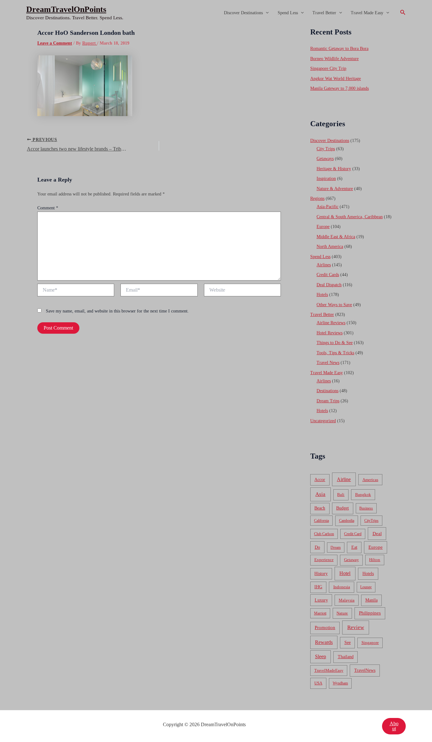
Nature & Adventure (335, 188)
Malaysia (347, 600)
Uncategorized (323, 420)
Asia (320, 494)
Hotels (322, 294)
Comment (47, 208)
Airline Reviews (331, 322)
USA (318, 683)
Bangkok (363, 494)
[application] (265, 13)
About (394, 726)
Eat (354, 547)
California (321, 520)
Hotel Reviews (330, 333)
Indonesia (341, 586)
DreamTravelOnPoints (66, 9)
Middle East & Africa (336, 236)
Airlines (324, 265)
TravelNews (364, 670)
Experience (324, 560)
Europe (323, 226)
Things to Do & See (335, 342)
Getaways (325, 158)
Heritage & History (334, 168)
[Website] (242, 291)
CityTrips (371, 520)
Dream (335, 547)
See (347, 642)
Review (355, 627)
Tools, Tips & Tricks (335, 352)
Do (317, 547)
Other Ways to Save (334, 304)
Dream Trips (328, 401)
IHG (318, 586)
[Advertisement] (216, 73)
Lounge (366, 587)
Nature (342, 613)
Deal (377, 533)
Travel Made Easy (367, 12)
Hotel (344, 573)
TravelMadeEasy (328, 670)
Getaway (351, 560)
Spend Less (288, 12)
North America (330, 246)
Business (366, 508)
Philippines (370, 612)
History (321, 573)
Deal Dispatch (329, 284)
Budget (342, 508)
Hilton (374, 560)
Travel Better (324, 12)
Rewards (324, 642)
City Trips (326, 148)
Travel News (328, 362)
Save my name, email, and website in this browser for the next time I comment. (117, 311)
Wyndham (340, 683)
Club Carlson (324, 534)
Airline (344, 479)
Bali (340, 494)
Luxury (321, 600)
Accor (319, 479)
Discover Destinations (243, 12)
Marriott (320, 613)
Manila (371, 600)
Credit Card (352, 534)
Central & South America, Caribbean (350, 216)
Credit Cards (328, 274)
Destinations (327, 390)
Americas (370, 479)
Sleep (320, 656)
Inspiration (326, 178)
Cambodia (346, 520)
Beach (319, 508)
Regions (317, 198)
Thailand (346, 656)
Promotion (325, 627)
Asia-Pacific (327, 206)
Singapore (370, 642)
